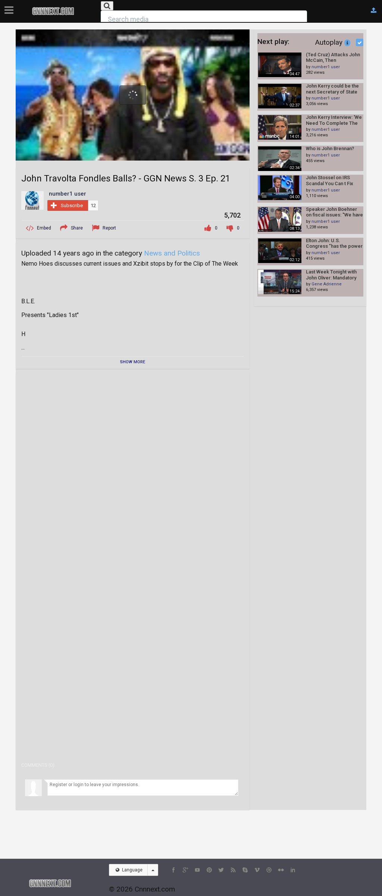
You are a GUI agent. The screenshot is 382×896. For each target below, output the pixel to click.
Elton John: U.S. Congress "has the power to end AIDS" (334, 243)
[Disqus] (132, 471)
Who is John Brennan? (330, 148)
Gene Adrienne (326, 284)
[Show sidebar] (10, 8)
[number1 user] (32, 200)
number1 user (325, 66)
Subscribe (72, 205)
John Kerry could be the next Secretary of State (332, 89)
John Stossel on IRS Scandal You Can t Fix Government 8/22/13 (329, 180)
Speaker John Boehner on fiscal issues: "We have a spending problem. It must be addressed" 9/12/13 (334, 212)
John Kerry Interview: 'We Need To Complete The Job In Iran (334, 120)
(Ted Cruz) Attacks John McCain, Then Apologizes (333, 57)
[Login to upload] (373, 10)
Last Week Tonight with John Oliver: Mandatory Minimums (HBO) (331, 275)
